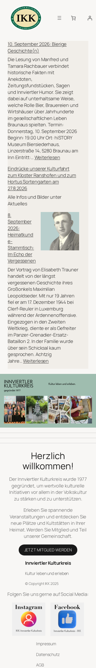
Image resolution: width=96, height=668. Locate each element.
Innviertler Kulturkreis (48, 563)
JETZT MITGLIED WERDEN (48, 550)
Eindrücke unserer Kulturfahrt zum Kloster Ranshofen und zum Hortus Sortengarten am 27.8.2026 (42, 178)
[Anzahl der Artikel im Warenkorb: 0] (73, 18)
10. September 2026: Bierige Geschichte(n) (37, 47)
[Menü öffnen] (59, 18)
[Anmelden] (90, 18)
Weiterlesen (47, 157)
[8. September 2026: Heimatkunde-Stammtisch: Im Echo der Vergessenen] (60, 232)
